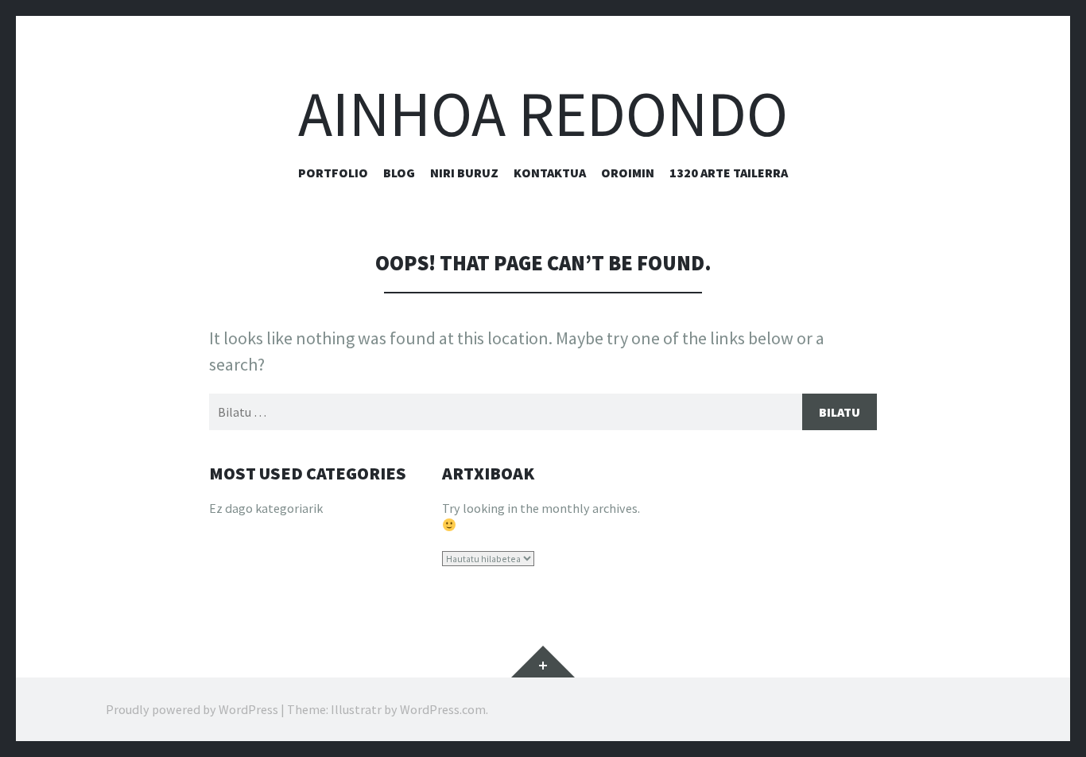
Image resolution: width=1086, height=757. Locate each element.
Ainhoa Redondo (543, 114)
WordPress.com (443, 709)
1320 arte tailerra (728, 173)
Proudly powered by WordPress (192, 709)
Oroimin (627, 173)
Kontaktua (550, 173)
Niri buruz (464, 173)
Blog (399, 173)
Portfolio (333, 173)
